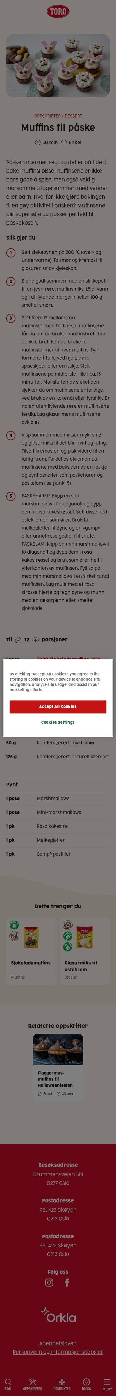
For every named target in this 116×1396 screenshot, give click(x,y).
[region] (58, 698)
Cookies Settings (58, 722)
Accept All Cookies (57, 707)
